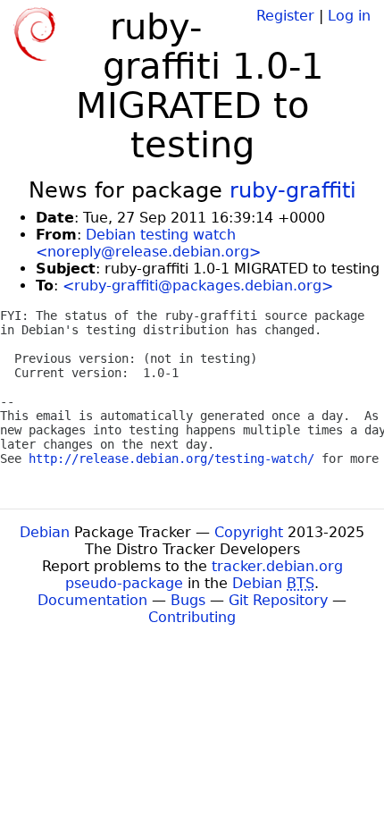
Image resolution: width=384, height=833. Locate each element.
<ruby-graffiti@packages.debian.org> (198, 285)
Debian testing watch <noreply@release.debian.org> (148, 243)
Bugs (188, 600)
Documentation (92, 600)
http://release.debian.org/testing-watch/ (171, 458)
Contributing (192, 617)
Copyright (248, 532)
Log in (349, 15)
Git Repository (278, 600)
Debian (45, 532)
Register (285, 15)
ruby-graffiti (293, 190)
